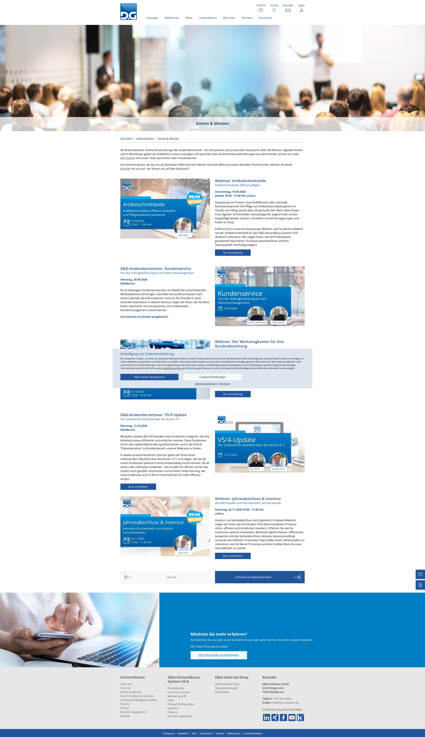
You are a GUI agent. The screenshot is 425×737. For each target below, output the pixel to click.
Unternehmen (208, 18)
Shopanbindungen (226, 688)
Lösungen (152, 18)
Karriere (247, 18)
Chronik (125, 688)
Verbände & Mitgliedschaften (138, 700)
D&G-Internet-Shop (227, 684)
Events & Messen (131, 692)
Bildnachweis (234, 733)
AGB (194, 733)
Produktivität (176, 688)
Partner (125, 704)
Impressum (169, 733)
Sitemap (220, 733)
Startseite (126, 138)
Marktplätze (222, 692)
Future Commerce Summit (137, 696)
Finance (172, 712)
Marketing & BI (177, 696)
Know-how (265, 18)
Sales (171, 700)
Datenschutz (206, 733)
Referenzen (172, 18)
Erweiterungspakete (180, 716)
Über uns (126, 684)
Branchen (229, 18)
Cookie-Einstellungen (212, 377)
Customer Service (179, 692)
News (189, 18)
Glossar (125, 716)
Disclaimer (183, 733)
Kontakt (125, 168)
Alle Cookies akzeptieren (149, 377)
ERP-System (127, 158)
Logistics (173, 708)
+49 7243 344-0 (282, 698)
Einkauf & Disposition (181, 704)
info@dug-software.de (285, 702)
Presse (124, 708)
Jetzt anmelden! (138, 487)
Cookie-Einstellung (253, 733)
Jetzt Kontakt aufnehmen (219, 655)
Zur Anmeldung (233, 252)
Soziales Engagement (133, 712)
